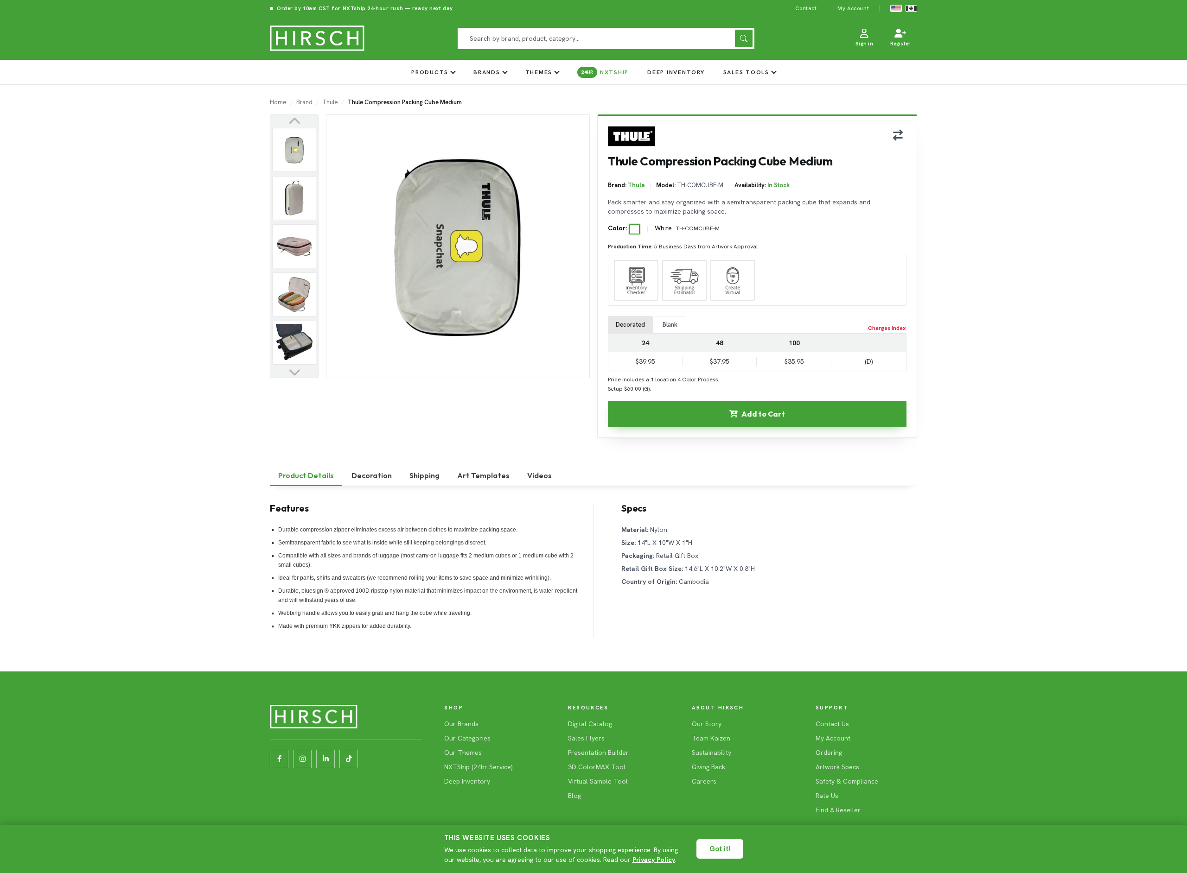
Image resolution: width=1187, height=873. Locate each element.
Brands (486, 72)
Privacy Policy (653, 859)
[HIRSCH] (317, 38)
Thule (330, 102)
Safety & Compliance (847, 781)
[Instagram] (302, 759)
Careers (704, 781)
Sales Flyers (586, 738)
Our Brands (461, 724)
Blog (574, 795)
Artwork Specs (837, 767)
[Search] (744, 38)
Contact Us (832, 724)
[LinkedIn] (325, 759)
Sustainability (711, 752)
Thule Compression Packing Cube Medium (405, 102)
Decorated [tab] (630, 325)
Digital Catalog (590, 724)
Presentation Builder (598, 752)
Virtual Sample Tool (598, 781)
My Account (853, 8)
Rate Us (827, 795)
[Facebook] (279, 759)
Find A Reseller (838, 810)
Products (429, 72)
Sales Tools (746, 72)
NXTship (605, 72)
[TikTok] (348, 759)
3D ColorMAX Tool (596, 767)
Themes (539, 72)
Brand (304, 102)
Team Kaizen (711, 738)
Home (278, 102)
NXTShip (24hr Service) (478, 767)
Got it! (719, 849)
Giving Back (708, 767)
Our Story (706, 724)
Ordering (829, 752)
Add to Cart (763, 413)
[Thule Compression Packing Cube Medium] (294, 150)
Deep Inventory (676, 72)
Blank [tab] (670, 325)
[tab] (306, 476)
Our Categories (467, 738)
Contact (806, 8)
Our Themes (463, 752)
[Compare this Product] (897, 135)
